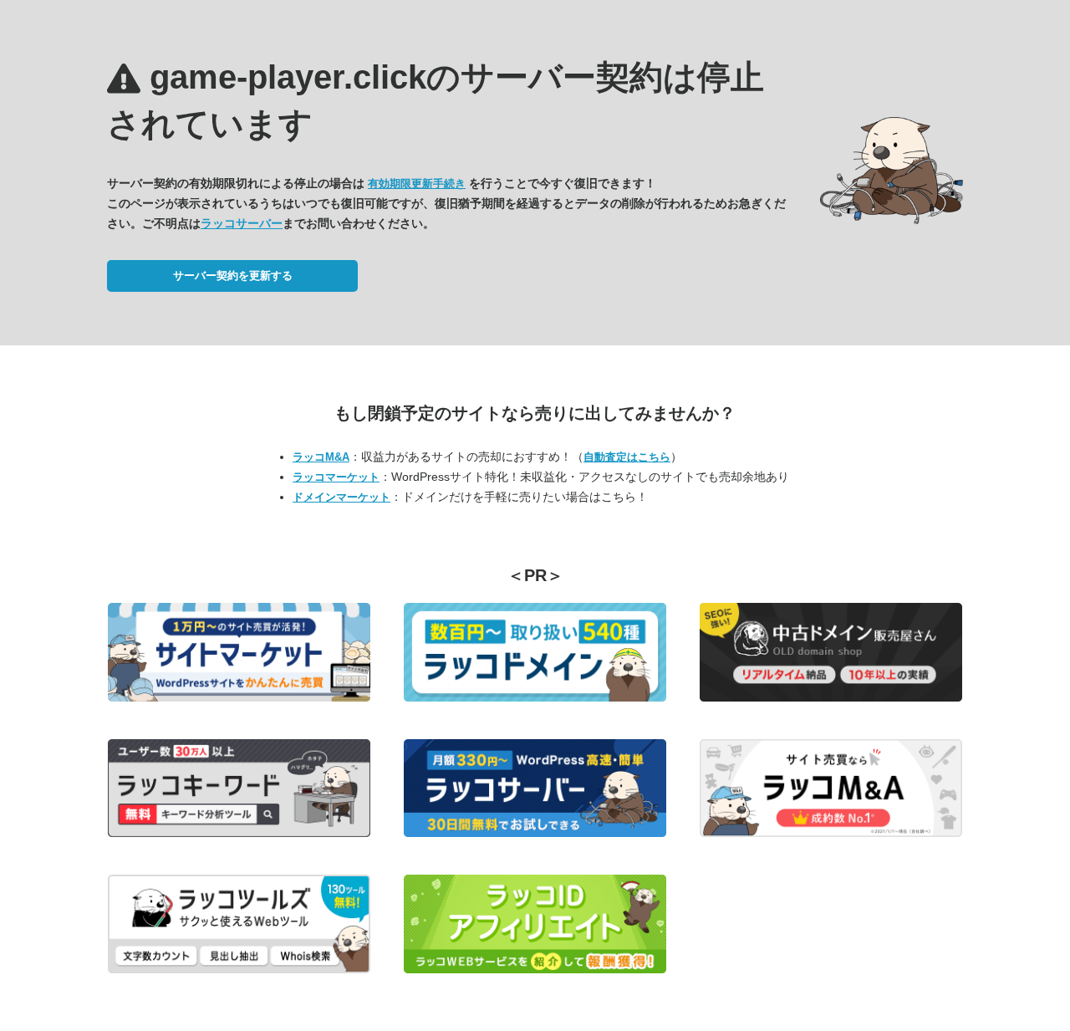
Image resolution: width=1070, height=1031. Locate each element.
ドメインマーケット (341, 497)
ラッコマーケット (336, 477)
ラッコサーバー (242, 223)
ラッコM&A (321, 457)
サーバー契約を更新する (233, 275)
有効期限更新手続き (417, 183)
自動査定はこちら (626, 457)
